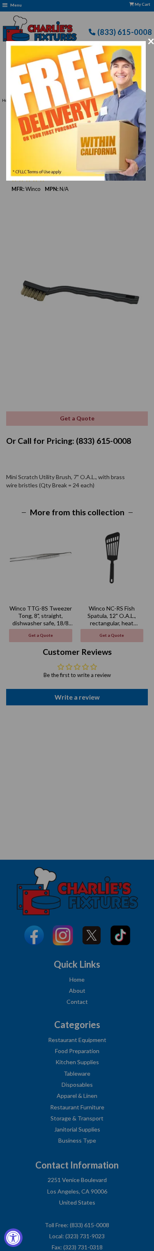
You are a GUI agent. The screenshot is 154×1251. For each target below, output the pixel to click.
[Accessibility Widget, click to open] (13, 1237)
